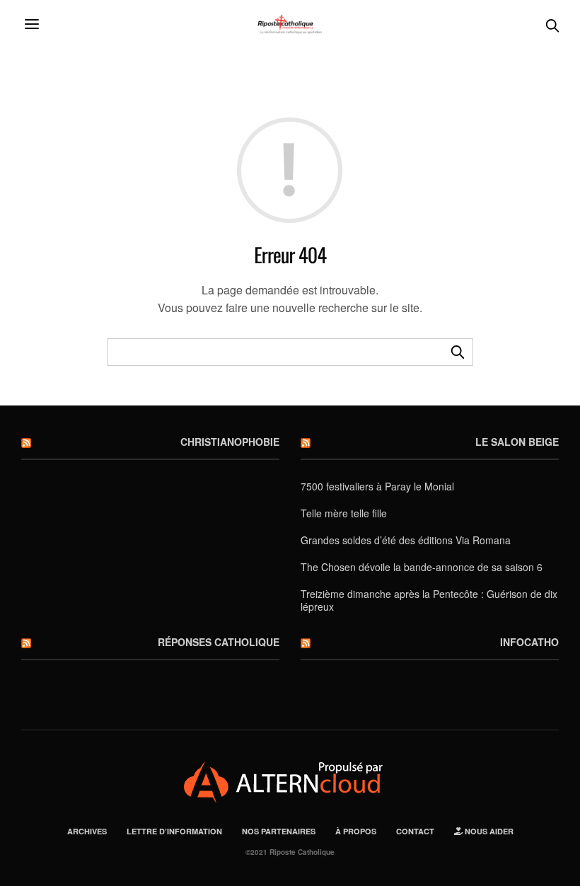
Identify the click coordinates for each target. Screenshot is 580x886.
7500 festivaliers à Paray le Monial (377, 486)
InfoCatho (529, 642)
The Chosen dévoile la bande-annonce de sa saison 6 (422, 567)
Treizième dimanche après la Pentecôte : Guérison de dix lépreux (429, 600)
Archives (87, 831)
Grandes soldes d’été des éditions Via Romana (406, 540)
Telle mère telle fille (344, 513)
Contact (415, 831)
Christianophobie (229, 442)
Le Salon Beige (517, 442)
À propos (355, 831)
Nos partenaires (278, 831)
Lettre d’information (174, 831)
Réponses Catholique (218, 642)
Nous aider (488, 831)
